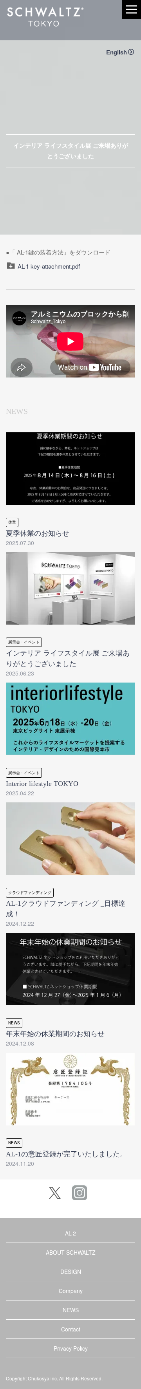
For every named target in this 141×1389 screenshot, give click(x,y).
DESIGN (70, 1271)
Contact (70, 1329)
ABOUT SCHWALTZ (71, 1252)
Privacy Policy (71, 1348)
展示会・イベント (24, 642)
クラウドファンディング (29, 892)
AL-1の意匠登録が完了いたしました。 (66, 1154)
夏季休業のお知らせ (37, 533)
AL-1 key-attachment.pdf (49, 266)
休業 (12, 522)
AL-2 (70, 1233)
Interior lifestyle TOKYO (42, 784)
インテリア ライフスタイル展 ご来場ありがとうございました (70, 151)
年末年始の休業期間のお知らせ (55, 1034)
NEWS (14, 1023)
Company (71, 1291)
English (116, 52)
